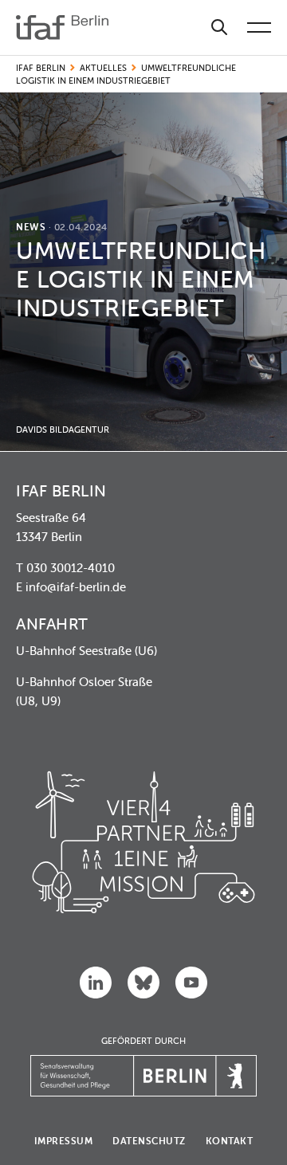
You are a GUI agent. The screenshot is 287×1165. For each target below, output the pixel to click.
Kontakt (230, 1141)
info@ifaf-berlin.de (76, 586)
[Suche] (219, 27)
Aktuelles (103, 67)
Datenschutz (149, 1141)
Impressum (63, 1141)
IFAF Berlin (40, 67)
